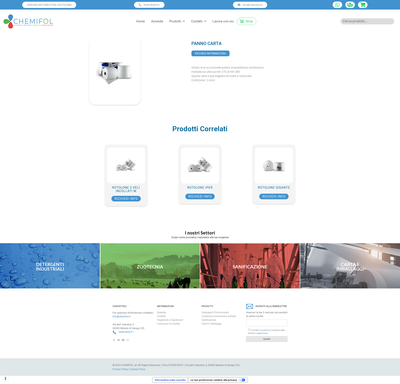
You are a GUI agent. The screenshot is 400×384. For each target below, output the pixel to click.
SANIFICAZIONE (250, 266)
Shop (249, 21)
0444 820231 (151, 4)
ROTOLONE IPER (200, 187)
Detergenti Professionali (215, 312)
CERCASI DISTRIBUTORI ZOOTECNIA (49, 4)
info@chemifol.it (252, 4)
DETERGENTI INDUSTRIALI (50, 267)
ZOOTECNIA (150, 266)
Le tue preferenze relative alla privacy (214, 379)
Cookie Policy (137, 369)
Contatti (197, 21)
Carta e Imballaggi (211, 323)
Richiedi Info (126, 199)
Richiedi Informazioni (210, 53)
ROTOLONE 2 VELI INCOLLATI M (126, 189)
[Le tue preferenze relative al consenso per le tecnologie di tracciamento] (5, 378)
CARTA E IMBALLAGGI (350, 267)
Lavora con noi (223, 21)
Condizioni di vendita (168, 323)
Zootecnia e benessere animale (219, 316)
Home (140, 21)
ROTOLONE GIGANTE (274, 187)
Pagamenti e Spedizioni (170, 319)
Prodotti (175, 21)
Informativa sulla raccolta (170, 379)
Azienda (157, 21)
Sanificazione (209, 319)
